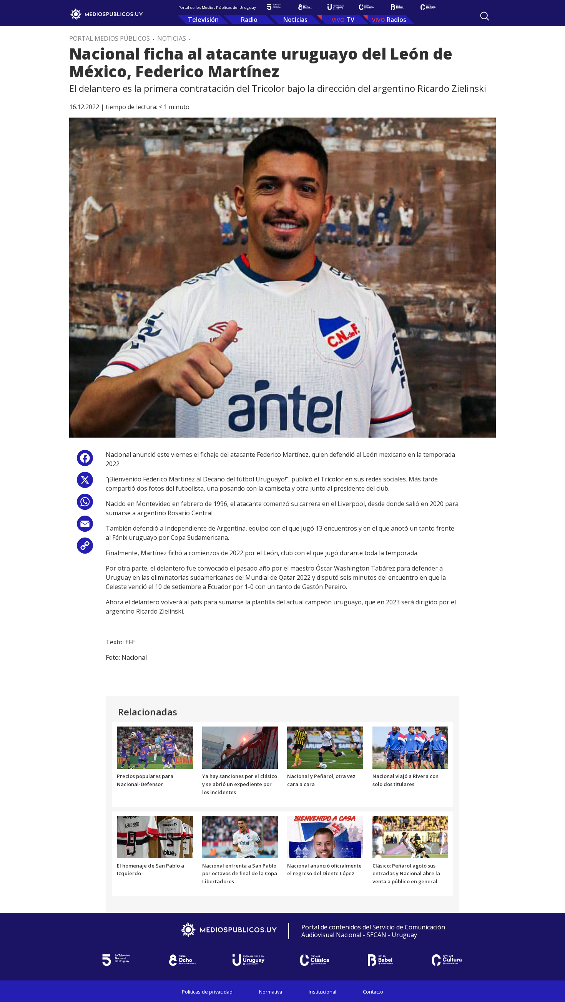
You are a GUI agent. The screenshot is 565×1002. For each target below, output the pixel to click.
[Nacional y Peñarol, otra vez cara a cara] (325, 747)
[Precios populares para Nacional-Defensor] (155, 747)
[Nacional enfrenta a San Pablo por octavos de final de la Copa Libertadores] (240, 836)
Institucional (322, 991)
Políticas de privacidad (207, 991)
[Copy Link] (85, 548)
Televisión (203, 19)
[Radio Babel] (397, 7)
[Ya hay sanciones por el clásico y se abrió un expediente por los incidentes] (240, 747)
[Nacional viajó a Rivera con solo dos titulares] (410, 747)
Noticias (295, 19)
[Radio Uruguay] (335, 7)
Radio (249, 19)
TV (350, 19)
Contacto (373, 991)
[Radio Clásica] (366, 7)
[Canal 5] (274, 7)
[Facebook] (85, 461)
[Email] (85, 526)
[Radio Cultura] (427, 7)
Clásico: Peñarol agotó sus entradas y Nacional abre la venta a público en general (406, 873)
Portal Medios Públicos (109, 38)
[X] (85, 483)
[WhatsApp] (85, 505)
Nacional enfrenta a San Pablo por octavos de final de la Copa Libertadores (239, 873)
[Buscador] (484, 16)
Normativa (270, 991)
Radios (396, 19)
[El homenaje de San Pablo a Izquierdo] (155, 836)
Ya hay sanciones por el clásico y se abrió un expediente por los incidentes (239, 784)
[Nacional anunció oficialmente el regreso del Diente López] (325, 836)
